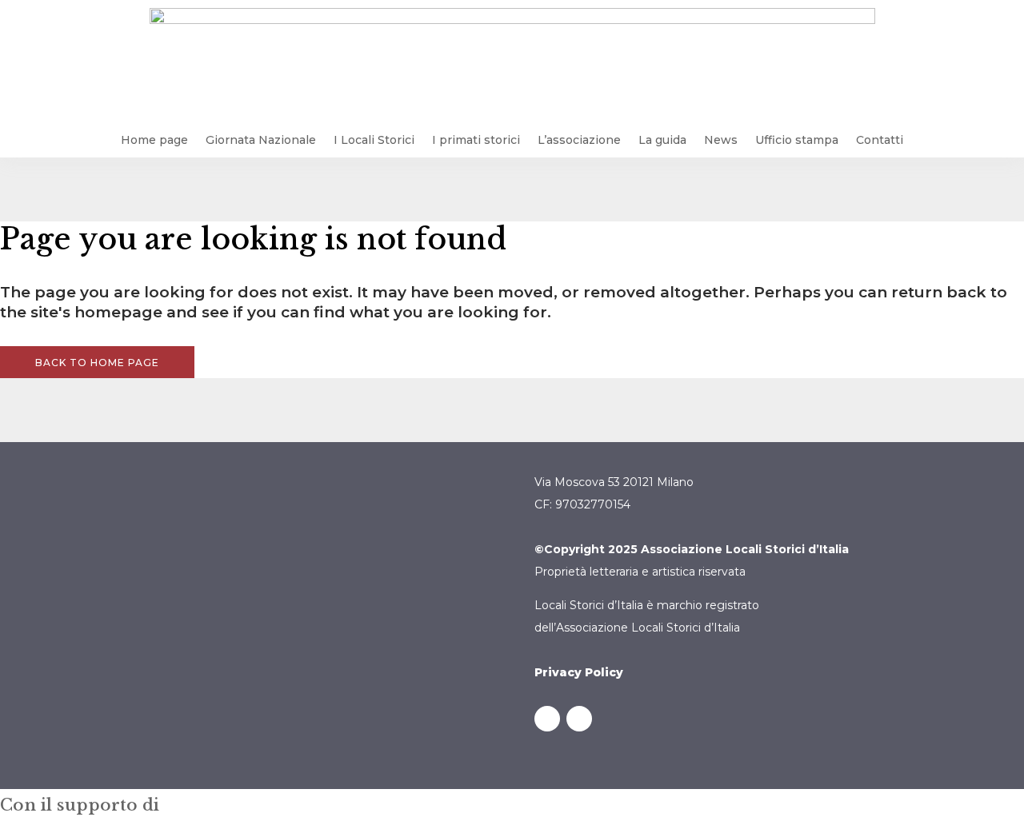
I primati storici (476, 140)
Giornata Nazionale (261, 140)
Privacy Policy (578, 672)
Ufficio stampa (796, 140)
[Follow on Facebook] (547, 718)
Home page (154, 140)
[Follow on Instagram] (579, 718)
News (721, 140)
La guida (662, 140)
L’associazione (579, 140)
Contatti (879, 140)
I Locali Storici (374, 140)
